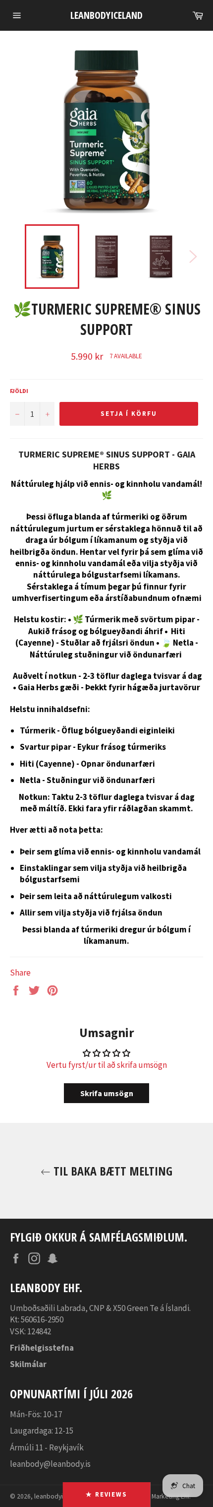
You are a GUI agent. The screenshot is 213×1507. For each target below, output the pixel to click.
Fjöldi (19, 390)
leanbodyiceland (106, 15)
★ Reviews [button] (107, 1494)
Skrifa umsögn (106, 1093)
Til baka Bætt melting (111, 1171)
